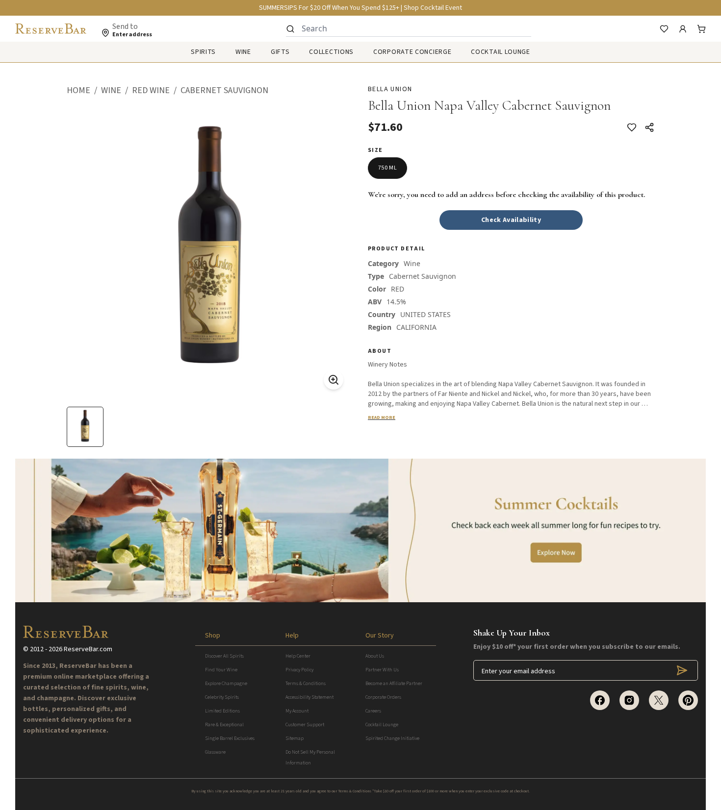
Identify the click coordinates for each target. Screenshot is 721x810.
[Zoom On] (333, 380)
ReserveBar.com (88, 649)
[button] (84, 91)
